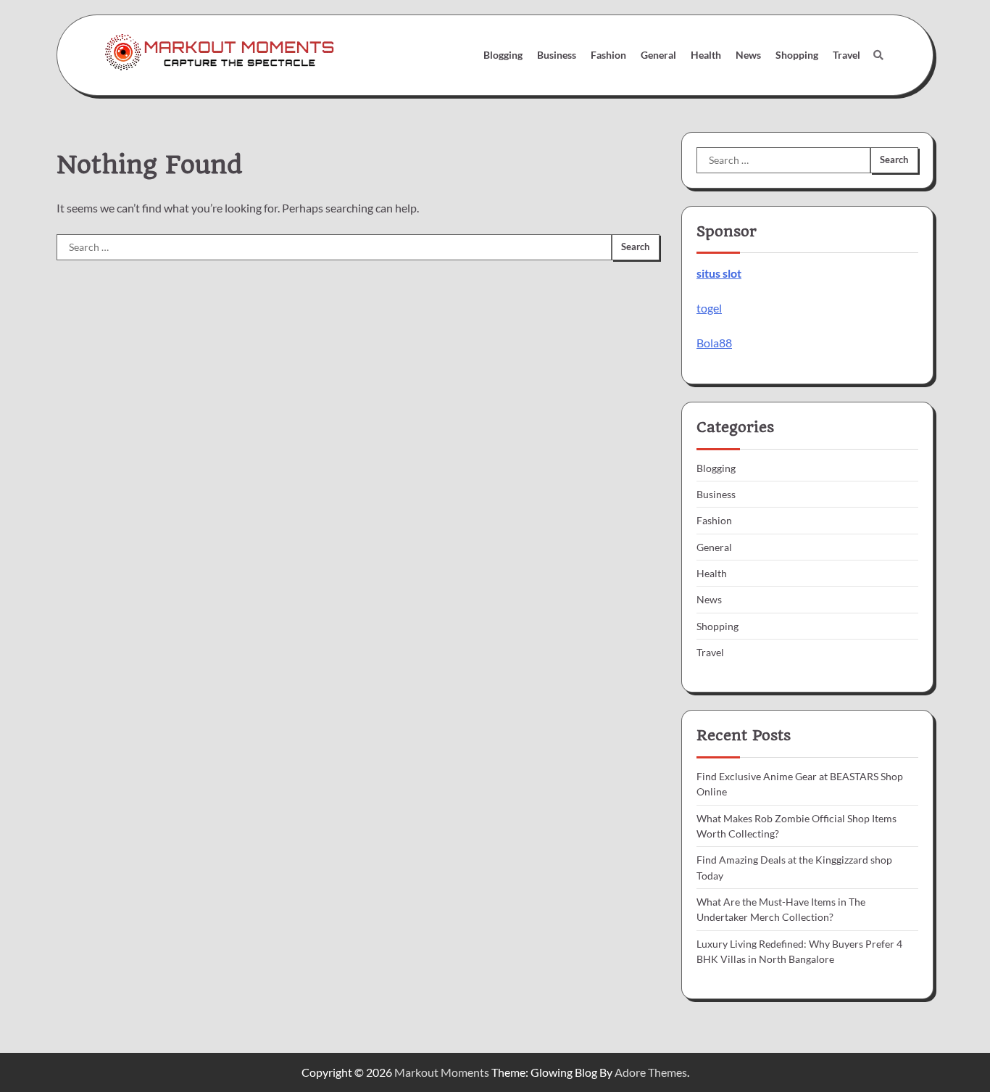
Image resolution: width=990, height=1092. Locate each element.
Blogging (503, 55)
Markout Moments (441, 1072)
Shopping (796, 55)
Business (556, 55)
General (658, 55)
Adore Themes (651, 1072)
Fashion (608, 55)
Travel (846, 55)
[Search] (878, 55)
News (748, 55)
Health (706, 55)
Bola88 (714, 342)
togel (709, 308)
